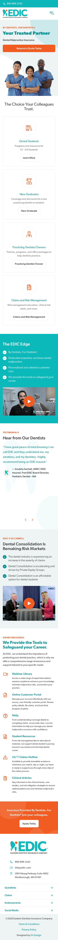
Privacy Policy (29, 930)
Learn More (29, 157)
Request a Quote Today (29, 48)
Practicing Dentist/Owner (29, 263)
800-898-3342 (22, 862)
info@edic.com (23, 868)
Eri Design (36, 935)
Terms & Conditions (29, 924)
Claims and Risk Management (29, 316)
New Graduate (29, 210)
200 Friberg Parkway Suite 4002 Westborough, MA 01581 (31, 875)
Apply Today (29, 823)
